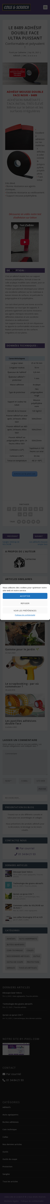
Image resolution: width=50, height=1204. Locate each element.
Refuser (25, 603)
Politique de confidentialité (25, 615)
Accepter (25, 596)
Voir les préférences (25, 610)
